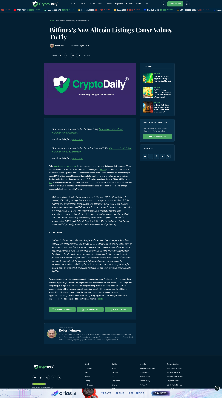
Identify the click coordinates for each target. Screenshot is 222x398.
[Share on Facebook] (61, 55)
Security (115, 372)
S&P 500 (101, 4)
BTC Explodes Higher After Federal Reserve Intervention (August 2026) (162, 93)
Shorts (138, 4)
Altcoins (91, 4)
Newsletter (175, 4)
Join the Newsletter (157, 136)
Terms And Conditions (147, 368)
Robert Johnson (70, 330)
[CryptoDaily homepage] (45, 4)
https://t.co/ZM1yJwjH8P (111, 129)
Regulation (119, 4)
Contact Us (143, 385)
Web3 (109, 4)
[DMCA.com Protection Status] (39, 384)
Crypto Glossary (173, 381)
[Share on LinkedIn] (72, 55)
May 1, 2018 (77, 139)
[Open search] (163, 3)
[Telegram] (162, 156)
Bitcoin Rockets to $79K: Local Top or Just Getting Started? (162, 78)
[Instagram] (156, 156)
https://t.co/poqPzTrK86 (120, 148)
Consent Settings (173, 364)
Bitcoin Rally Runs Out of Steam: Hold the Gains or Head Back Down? (161, 108)
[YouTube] (145, 156)
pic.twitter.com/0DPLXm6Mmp (66, 151)
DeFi (86, 372)
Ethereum (81, 4)
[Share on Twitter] (66, 55)
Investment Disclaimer (175, 377)
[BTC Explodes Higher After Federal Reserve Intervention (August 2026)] (148, 92)
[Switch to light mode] (187, 3)
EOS (50, 182)
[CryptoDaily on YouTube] (78, 55)
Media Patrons (145, 377)
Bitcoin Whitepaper (173, 372)
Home (52, 21)
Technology (89, 385)
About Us (143, 364)
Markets (129, 4)
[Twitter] (168, 156)
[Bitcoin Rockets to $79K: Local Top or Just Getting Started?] (148, 78)
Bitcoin (72, 4)
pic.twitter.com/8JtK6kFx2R (65, 132)
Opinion (114, 364)
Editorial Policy (145, 381)
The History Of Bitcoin (174, 368)
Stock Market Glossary (175, 385)
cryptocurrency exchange (65, 166)
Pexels (100, 299)
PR (113, 377)
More (146, 4)
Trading (87, 381)
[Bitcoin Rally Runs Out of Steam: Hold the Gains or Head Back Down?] (148, 107)
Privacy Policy (145, 372)
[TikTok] (150, 156)
